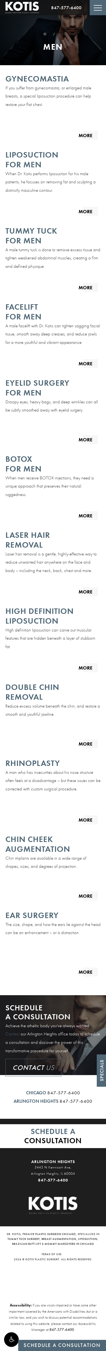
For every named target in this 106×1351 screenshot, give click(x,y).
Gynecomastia (37, 79)
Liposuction (31, 159)
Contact (12, 1034)
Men (62, 34)
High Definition (39, 616)
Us (33, 1067)
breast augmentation (59, 1239)
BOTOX (23, 464)
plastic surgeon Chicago (55, 1234)
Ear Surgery (32, 915)
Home (45, 34)
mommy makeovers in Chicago (69, 1244)
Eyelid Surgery (37, 388)
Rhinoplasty (32, 763)
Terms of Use (52, 1254)
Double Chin (32, 692)
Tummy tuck (31, 236)
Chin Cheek (37, 844)
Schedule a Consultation (62, 1345)
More (85, 135)
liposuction (87, 1239)
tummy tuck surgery (24, 1239)
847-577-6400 (66, 8)
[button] (11, 1339)
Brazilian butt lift (26, 1244)
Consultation (53, 1136)
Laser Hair (27, 540)
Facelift (23, 312)
